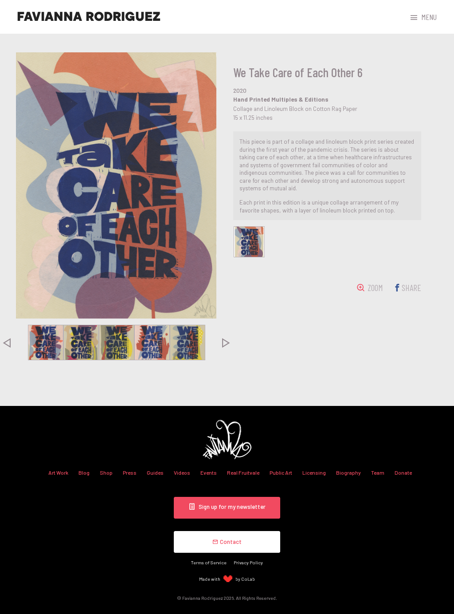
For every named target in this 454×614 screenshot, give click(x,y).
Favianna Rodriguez (88, 17)
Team (377, 472)
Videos (182, 472)
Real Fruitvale (243, 472)
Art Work (58, 472)
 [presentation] (226, 342)
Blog (84, 472)
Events (208, 472)
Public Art (281, 472)
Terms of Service (209, 562)
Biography (348, 472)
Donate (403, 472)
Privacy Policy (248, 562)
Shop (106, 472)
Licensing (314, 472)
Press (130, 472)
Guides (155, 472)
